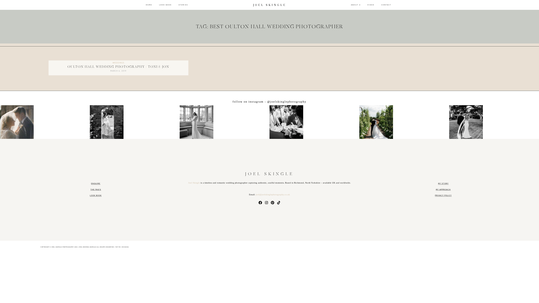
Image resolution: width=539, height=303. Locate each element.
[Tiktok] (279, 203)
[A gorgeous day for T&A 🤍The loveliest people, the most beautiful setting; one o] (134, 121)
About (354, 5)
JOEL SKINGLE (269, 5)
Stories (183, 5)
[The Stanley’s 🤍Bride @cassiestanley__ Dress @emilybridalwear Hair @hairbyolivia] (494, 121)
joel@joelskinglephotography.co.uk (273, 194)
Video (370, 5)
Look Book (165, 5)
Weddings (118, 63)
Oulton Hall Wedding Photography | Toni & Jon (118, 67)
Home (149, 5)
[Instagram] (266, 203)
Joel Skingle (194, 183)
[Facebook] (260, 203)
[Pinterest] (273, 203)
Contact (386, 5)
